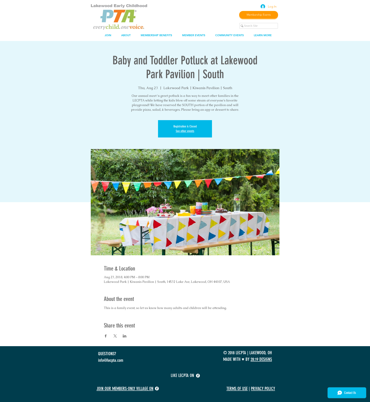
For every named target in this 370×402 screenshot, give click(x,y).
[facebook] (198, 376)
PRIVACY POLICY (263, 388)
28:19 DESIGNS (261, 359)
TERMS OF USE (237, 388)
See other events (185, 131)
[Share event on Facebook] (106, 336)
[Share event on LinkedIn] (124, 336)
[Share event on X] (115, 336)
